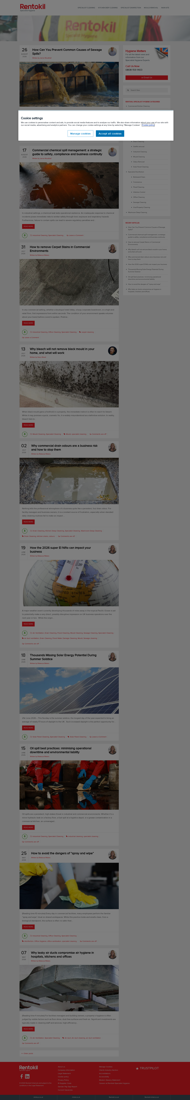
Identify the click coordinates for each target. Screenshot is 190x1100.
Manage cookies (80, 133)
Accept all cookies (110, 133)
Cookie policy (148, 125)
